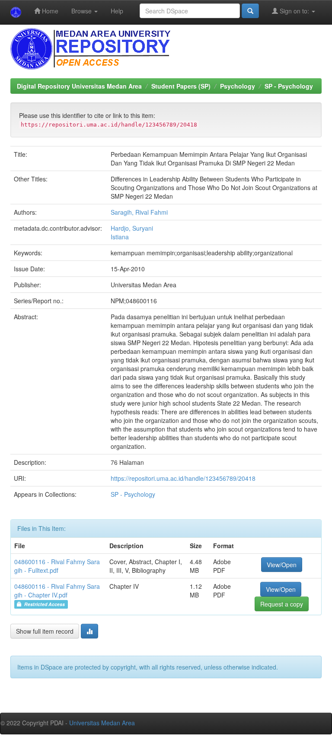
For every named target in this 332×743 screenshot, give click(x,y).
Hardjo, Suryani (132, 228)
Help (117, 10)
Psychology (237, 86)
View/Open (282, 564)
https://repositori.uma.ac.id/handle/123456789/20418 (183, 478)
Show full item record (44, 631)
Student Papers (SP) (181, 86)
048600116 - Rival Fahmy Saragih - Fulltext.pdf (57, 566)
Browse (82, 10)
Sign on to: (294, 10)
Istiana (120, 236)
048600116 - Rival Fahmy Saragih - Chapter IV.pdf (57, 590)
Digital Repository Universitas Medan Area (79, 86)
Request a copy (281, 604)
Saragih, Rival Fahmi (139, 212)
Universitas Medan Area (102, 722)
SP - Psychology (289, 86)
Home (49, 10)
